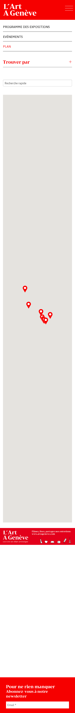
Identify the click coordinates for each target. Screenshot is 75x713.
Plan (7, 46)
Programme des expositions (26, 27)
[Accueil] (20, 10)
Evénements (13, 37)
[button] (25, 289)
